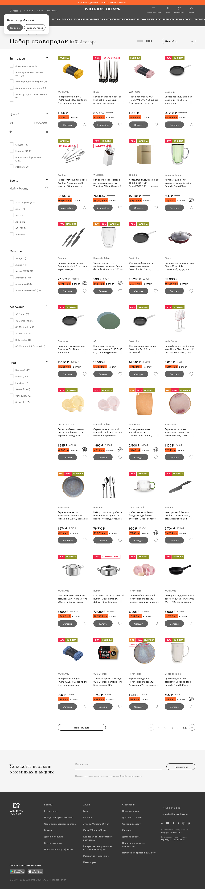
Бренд (14, 180)
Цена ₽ (14, 114)
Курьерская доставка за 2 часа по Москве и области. (102, 2)
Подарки (67, 19)
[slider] (11, 132)
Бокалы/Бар (148, 19)
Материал (16, 250)
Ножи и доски (184, 19)
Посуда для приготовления (89, 19)
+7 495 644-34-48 (34, 10)
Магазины (52, 10)
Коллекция (17, 306)
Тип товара (17, 58)
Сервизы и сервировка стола (122, 19)
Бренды (56, 19)
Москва (17, 10)
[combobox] (178, 41)
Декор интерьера (165, 19)
